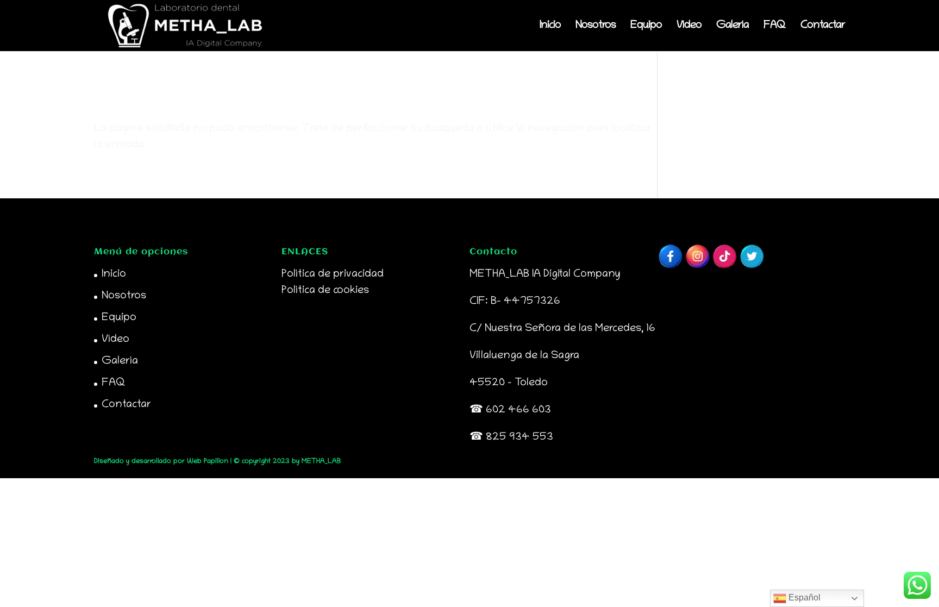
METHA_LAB (321, 462)
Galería (732, 27)
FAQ (774, 27)
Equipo (646, 27)
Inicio (550, 27)
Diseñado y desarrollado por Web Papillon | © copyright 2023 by (198, 462)
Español (803, 597)
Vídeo (689, 27)
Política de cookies (325, 291)
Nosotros (595, 27)
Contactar (822, 27)
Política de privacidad (332, 274)
